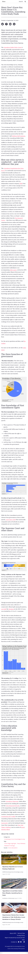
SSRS (20, 183)
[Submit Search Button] (25, 1)
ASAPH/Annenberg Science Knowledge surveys (12, 872)
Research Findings (9, 845)
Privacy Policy (21, 935)
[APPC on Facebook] (18, 942)
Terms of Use (21, 933)
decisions (11, 609)
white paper (13, 270)
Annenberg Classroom (12, 801)
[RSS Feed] (24, 942)
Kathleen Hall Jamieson (18, 136)
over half (3, 609)
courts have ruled (11, 519)
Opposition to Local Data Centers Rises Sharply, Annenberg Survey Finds (12, 893)
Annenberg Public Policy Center (13, 47)
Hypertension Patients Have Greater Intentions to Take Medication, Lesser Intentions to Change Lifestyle (13, 917)
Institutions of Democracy (8, 898)
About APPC (13, 933)
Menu (3, 1)
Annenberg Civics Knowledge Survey (14, 839)
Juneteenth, (4, 823)
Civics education (12, 848)
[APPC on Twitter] (20, 942)
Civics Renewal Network (12, 806)
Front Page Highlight (10, 843)
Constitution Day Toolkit (8, 816)
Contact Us (14, 942)
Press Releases (21, 843)
